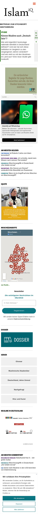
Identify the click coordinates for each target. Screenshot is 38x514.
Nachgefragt (19, 390)
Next (31, 430)
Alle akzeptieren (19, 498)
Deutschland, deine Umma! (19, 380)
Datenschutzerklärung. (22, 319)
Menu (34, 3)
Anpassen (19, 504)
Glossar (19, 361)
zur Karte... (5, 285)
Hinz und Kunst (19, 399)
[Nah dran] (36, 474)
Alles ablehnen (19, 509)
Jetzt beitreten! (19, 140)
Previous (6, 430)
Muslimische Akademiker (19, 371)
